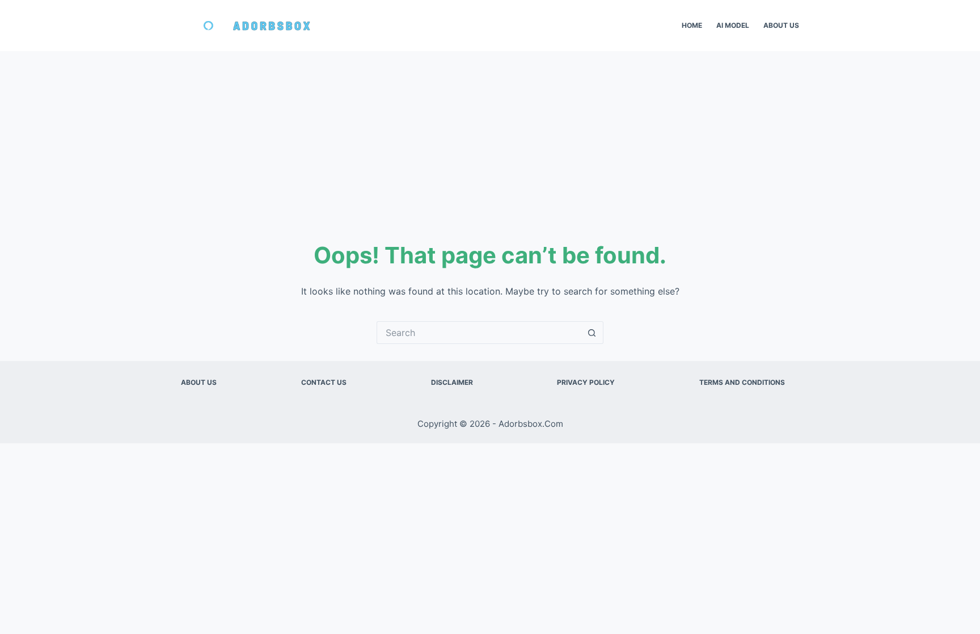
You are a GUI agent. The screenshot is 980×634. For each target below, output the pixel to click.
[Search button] (592, 332)
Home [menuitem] (692, 25)
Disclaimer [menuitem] (452, 382)
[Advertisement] (490, 136)
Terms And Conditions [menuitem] (742, 382)
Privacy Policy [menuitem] (586, 382)
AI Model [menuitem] (732, 25)
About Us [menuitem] (781, 25)
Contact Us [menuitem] (324, 382)
